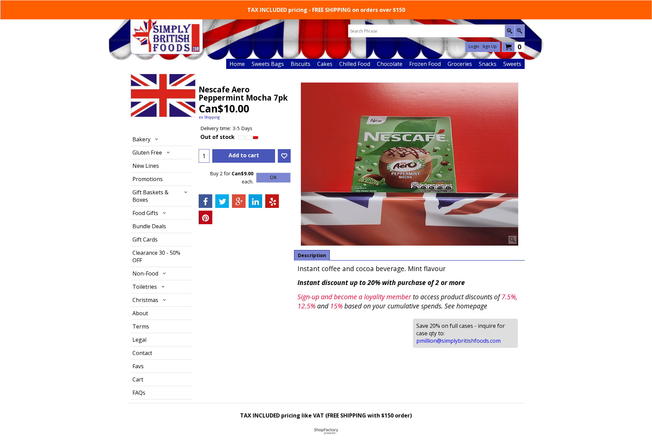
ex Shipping (209, 117)
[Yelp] (272, 201)
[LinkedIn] (255, 201)
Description (312, 255)
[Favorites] (284, 155)
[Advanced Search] (519, 31)
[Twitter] (222, 201)
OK (273, 177)
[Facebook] (205, 201)
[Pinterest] (205, 217)
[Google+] (239, 201)
